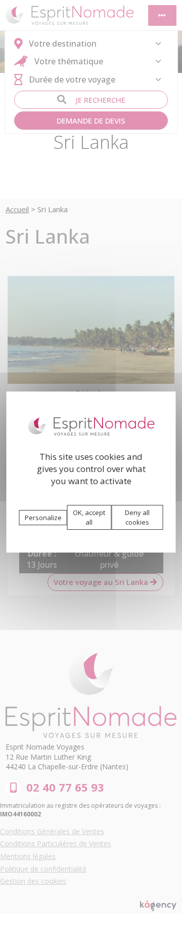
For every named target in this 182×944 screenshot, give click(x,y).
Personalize (43, 517)
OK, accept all (89, 517)
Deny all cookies (137, 517)
